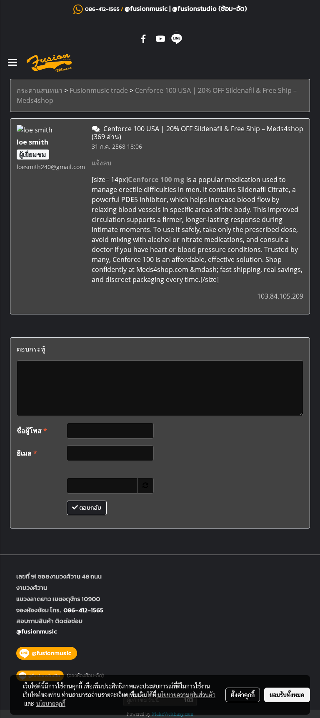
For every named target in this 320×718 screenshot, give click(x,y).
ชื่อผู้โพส (32, 430)
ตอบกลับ (89, 508)
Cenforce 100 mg (156, 179)
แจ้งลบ (101, 162)
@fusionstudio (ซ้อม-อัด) (209, 8)
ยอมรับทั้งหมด (287, 694)
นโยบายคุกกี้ (50, 703)
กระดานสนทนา (39, 90)
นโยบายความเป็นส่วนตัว (186, 694)
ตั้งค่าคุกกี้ (243, 694)
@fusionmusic (147, 8)
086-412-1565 (83, 610)
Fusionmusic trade (99, 90)
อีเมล (27, 453)
